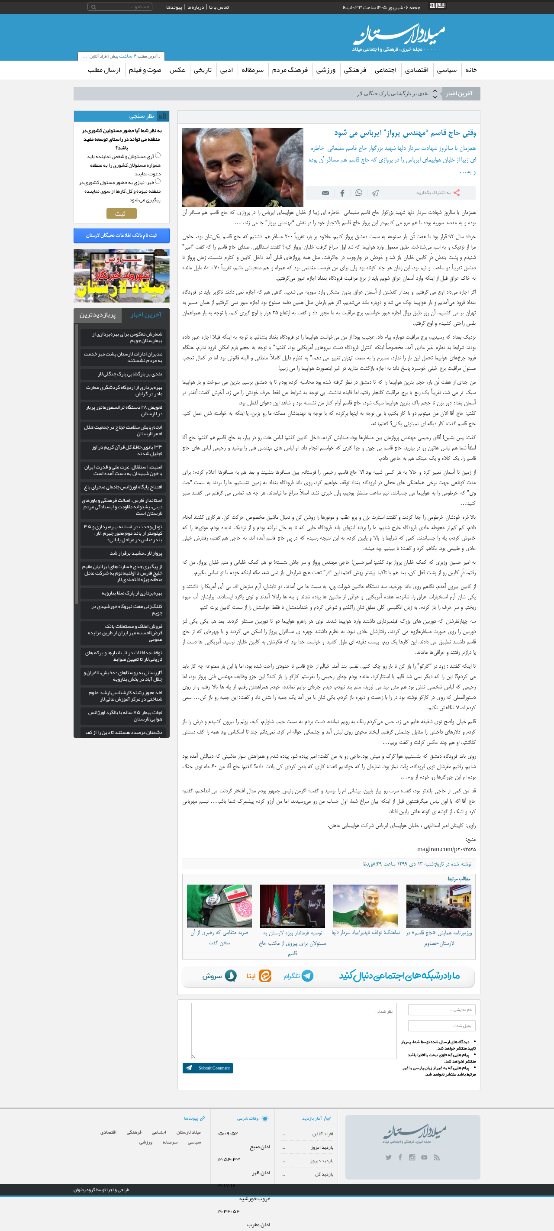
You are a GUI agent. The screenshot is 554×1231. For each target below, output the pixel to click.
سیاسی (447, 70)
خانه (471, 70)
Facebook (342, 193)
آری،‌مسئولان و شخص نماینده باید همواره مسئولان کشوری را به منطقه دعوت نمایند (124, 165)
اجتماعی (385, 70)
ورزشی (325, 70)
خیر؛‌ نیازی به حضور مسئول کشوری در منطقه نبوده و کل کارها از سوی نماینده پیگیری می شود (120, 191)
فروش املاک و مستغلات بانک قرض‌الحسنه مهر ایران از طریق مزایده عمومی (125, 632)
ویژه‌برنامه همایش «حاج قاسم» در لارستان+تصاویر (439, 938)
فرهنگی (355, 70)
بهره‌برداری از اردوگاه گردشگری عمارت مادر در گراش (124, 390)
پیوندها (174, 7)
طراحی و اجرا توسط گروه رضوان (101, 1189)
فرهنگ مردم (290, 70)
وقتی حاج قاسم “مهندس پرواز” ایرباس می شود (405, 133)
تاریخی (203, 70)
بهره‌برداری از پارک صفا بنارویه (132, 593)
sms (375, 193)
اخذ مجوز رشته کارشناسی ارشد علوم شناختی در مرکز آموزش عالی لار (125, 695)
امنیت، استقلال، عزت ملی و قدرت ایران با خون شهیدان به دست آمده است (123, 470)
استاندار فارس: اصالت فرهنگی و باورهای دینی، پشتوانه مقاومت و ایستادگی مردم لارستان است (122, 506)
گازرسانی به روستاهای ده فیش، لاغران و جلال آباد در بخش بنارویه (123, 675)
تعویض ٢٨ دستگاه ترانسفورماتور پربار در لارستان (124, 410)
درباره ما (195, 7)
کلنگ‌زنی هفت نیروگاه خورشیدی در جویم (126, 609)
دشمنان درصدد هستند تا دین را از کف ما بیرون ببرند (124, 735)
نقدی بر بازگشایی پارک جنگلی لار (392, 93)
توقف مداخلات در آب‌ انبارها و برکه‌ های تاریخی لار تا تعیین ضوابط (123, 655)
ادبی (226, 70)
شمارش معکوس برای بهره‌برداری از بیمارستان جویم (127, 337)
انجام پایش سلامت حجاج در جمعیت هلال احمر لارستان (123, 430)
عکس (177, 70)
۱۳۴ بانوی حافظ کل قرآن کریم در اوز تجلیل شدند (127, 450)
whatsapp (359, 193)
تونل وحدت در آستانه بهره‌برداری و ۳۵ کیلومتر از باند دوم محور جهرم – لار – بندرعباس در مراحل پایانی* (123, 533)
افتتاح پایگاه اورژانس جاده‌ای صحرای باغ (123, 486)
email (326, 193)
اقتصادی (416, 70)
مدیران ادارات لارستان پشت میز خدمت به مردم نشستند (123, 357)
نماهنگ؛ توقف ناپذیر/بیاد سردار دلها (366, 932)
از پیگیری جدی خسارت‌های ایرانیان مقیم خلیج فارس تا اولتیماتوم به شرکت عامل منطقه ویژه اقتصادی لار (122, 573)
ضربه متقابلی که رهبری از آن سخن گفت (219, 938)
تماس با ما (219, 7)
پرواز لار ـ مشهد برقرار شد (136, 553)
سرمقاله (253, 70)
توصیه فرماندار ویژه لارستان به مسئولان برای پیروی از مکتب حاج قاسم (292, 943)
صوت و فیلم (145, 70)
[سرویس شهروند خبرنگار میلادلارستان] (122, 300)
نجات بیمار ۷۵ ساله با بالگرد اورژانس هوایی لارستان (125, 715)
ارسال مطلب (104, 70)
